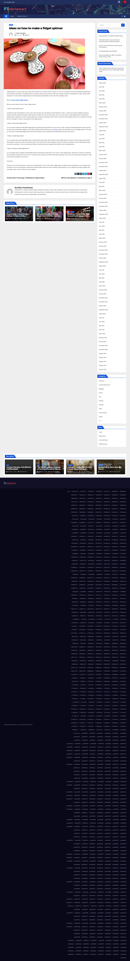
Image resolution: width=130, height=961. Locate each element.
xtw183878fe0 (69, 857)
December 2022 (103, 250)
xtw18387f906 (78, 950)
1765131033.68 (98, 584)
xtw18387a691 (115, 871)
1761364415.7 (99, 519)
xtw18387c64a (107, 899)
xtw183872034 (100, 754)
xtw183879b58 (107, 864)
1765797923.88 (123, 595)
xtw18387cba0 (100, 902)
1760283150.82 (82, 501)
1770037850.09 (106, 671)
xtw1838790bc (100, 857)
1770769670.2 (91, 684)
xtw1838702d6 (107, 733)
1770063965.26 (114, 671)
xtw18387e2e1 (92, 926)
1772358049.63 (90, 719)
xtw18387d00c (77, 909)
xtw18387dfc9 (69, 926)
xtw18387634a (115, 812)
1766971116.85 (115, 615)
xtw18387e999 (123, 930)
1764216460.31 (114, 567)
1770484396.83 (106, 678)
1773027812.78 (74, 726)
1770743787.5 (83, 684)
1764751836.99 (98, 577)
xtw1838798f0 (115, 861)
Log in (100, 432)
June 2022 (102, 274)
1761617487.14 (114, 522)
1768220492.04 (74, 640)
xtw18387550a (115, 802)
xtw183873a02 (108, 778)
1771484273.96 (106, 698)
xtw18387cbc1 (115, 902)
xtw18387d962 (107, 916)
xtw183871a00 (92, 750)
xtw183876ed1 (108, 823)
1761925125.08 (91, 529)
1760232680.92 (123, 498)
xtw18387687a (77, 819)
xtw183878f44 (123, 854)
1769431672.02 (99, 660)
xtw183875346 (100, 802)
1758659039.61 (123, 491)
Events (101, 392)
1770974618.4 (107, 688)
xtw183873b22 (123, 778)
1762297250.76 (90, 536)
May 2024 (101, 186)
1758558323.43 (114, 491)
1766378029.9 (115, 605)
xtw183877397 (92, 830)
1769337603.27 (123, 657)
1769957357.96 (82, 671)
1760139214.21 (90, 498)
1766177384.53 (114, 602)
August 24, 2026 (12, 471)
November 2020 (103, 349)
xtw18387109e (69, 747)
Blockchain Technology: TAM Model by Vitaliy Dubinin (26, 178)
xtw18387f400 (71, 947)
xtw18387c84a (77, 902)
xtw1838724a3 (108, 757)
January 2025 (102, 158)
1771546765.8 (84, 702)
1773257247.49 (83, 726)
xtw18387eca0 (107, 937)
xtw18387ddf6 (100, 923)
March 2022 (102, 286)
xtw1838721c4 (123, 754)
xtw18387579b (85, 805)
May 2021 (101, 325)
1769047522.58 (98, 653)
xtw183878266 (77, 843)
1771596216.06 (99, 702)
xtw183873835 (100, 774)
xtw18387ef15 (79, 940)
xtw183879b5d (115, 864)
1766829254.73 (75, 615)
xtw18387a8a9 (100, 874)
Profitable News (54, 471)
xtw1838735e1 (123, 771)
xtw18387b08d (123, 878)
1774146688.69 (91, 729)
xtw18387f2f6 (101, 944)
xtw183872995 (123, 760)
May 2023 (101, 230)
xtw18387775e (115, 833)
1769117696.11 (115, 653)
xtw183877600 (92, 833)
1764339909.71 (90, 571)
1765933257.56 (107, 598)
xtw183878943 (84, 850)
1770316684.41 (123, 674)
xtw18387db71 (107, 919)
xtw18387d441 (77, 912)
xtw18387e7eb (92, 930)
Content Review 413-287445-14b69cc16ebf (111, 36)
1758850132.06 (82, 495)
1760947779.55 (98, 512)
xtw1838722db (92, 757)
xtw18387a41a (115, 868)
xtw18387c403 (69, 899)
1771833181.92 (74, 709)
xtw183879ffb (77, 868)
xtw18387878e (84, 847)
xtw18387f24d (71, 944)
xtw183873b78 (77, 781)
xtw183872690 (84, 760)
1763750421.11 (99, 560)
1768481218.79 (99, 643)
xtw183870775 (123, 736)
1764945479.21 (98, 581)
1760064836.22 (123, 495)
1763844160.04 (75, 564)
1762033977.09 (123, 529)
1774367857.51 (107, 729)
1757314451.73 (83, 491)
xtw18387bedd (93, 892)
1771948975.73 (114, 709)
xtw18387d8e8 (92, 916)
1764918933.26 (90, 581)
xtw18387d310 (115, 909)
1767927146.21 (98, 633)
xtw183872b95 (100, 764)
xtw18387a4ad (84, 871)
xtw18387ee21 (71, 940)
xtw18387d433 (69, 912)
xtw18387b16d (100, 881)
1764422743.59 (114, 571)
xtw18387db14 (92, 919)
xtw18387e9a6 (77, 933)
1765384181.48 (114, 588)
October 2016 (102, 365)
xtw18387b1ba (108, 881)
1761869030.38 (74, 529)
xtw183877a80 (100, 836)
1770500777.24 (115, 678)
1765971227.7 (115, 598)
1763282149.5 (83, 553)
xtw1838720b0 (108, 754)
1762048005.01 (75, 533)
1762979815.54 (114, 546)
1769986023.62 (90, 671)
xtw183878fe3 (77, 857)
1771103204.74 (90, 691)
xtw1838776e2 (100, 833)
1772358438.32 (98, 719)
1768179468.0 (123, 636)
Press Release (103, 412)
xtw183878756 (77, 847)
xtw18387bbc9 (70, 892)
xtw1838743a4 (107, 785)
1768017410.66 (74, 636)
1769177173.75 (74, 657)
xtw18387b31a (77, 885)
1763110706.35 (90, 550)
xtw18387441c (115, 785)
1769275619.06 (106, 657)
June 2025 (102, 138)
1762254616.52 (74, 536)
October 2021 (102, 305)
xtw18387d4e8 (93, 912)
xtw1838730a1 (92, 767)
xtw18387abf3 (92, 878)
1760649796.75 (82, 508)
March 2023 (102, 238)
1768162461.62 (115, 636)
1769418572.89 (91, 660)
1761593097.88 (106, 522)
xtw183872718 (92, 760)
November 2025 (103, 118)
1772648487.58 (106, 722)
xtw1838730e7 (100, 767)
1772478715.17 (90, 722)
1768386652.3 (123, 640)
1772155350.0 (83, 716)
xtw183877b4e (123, 836)
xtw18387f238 (123, 940)
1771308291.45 (99, 695)
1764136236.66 (90, 567)
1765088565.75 (82, 584)
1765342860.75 (98, 588)
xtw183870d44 (85, 743)
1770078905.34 (123, 671)
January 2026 (102, 110)
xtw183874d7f (115, 795)
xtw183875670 (77, 805)
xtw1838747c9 (123, 788)
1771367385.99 (123, 695)
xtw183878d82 (85, 854)
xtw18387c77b (69, 902)
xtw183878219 (115, 840)
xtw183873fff (69, 785)
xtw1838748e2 (92, 792)
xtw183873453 (92, 771)
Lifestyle (101, 404)
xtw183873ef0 (101, 781)
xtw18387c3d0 (123, 895)
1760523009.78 (98, 505)
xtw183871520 (123, 747)
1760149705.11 (98, 498)
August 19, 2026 (73, 471)
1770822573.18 (106, 684)
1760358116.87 (98, 501)
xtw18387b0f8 (77, 881)
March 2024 (102, 190)
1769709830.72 (123, 664)
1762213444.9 (123, 533)
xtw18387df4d (123, 923)
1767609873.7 (74, 629)
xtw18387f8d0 (123, 947)
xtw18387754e (123, 830)
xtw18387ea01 (108, 933)
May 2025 (101, 142)
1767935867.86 (106, 633)
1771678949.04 (74, 705)
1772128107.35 (75, 716)
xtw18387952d (85, 861)
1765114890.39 (90, 584)
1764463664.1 (75, 574)
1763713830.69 (91, 560)
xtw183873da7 (93, 781)
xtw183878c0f (69, 854)
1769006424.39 (82, 653)
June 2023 (102, 226)
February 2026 (103, 106)
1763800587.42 (114, 560)
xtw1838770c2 (92, 826)
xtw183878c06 (123, 850)
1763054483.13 (74, 550)
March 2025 (102, 150)
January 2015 (102, 369)
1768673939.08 (98, 646)
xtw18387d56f (108, 912)
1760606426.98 (123, 505)
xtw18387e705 (123, 926)
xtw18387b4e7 (107, 885)
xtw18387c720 (123, 899)
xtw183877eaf (85, 840)
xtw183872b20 (92, 764)
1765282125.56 (82, 588)
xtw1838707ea (77, 740)
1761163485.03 (98, 515)
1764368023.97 (98, 571)
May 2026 (101, 95)
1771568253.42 (91, 702)
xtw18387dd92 (93, 923)
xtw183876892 (85, 819)
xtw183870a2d (115, 740)
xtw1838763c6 (123, 812)
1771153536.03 (115, 691)
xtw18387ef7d (86, 940)
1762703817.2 (91, 543)
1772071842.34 (107, 712)
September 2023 (103, 214)
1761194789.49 (106, 515)
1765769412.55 (114, 595)
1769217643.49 (90, 657)
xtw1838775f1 (84, 833)
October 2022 (102, 258)
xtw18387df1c (116, 923)
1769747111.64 (74, 667)
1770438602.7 (99, 678)
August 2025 (102, 130)
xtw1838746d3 (107, 788)
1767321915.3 (107, 622)
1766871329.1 (83, 615)
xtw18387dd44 (85, 923)
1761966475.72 (107, 529)
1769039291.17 (90, 653)
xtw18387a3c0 (107, 868)
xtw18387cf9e (108, 906)
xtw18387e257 (84, 926)
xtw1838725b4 (77, 760)
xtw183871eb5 (85, 754)
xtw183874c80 (92, 795)
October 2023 (102, 210)
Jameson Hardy (84, 471)
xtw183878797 (92, 847)
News (100, 408)
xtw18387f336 (116, 944)
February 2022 (103, 290)
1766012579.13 (123, 598)
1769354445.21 (74, 660)
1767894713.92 (90, 633)
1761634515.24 (123, 522)
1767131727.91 (107, 619)
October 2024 (102, 170)
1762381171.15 (115, 536)
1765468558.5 (83, 591)
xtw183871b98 (100, 750)
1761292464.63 (83, 519)
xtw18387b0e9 (69, 881)
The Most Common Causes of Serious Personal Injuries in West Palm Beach (49, 469)
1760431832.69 (123, 501)
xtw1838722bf (85, 757)
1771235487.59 (74, 695)
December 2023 (103, 202)
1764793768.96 (114, 577)
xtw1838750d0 (107, 798)
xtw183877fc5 (100, 840)
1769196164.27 (82, 657)
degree (56, 129)
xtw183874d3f (108, 795)
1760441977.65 (74, 505)
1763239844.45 (75, 553)
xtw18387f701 (101, 947)
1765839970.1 (75, 598)
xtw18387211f (115, 754)
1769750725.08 (82, 667)
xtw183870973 (100, 740)
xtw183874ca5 (100, 795)
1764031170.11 (115, 564)
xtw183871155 (92, 747)
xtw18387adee (115, 878)
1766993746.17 (123, 615)
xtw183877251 (115, 826)
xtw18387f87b (116, 947)
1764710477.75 (90, 577)
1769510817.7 (123, 660)
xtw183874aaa (69, 795)
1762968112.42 (106, 546)
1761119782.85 (90, 515)
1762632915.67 (74, 543)
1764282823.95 (74, 571)
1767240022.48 (83, 622)
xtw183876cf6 (93, 823)
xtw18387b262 (115, 881)
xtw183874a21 (123, 792)
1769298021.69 (114, 657)
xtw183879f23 (70, 868)
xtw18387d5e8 (123, 912)
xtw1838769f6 (100, 819)
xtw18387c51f (100, 899)
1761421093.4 (115, 519)
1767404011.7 (74, 626)
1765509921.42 (91, 591)
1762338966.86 (98, 536)
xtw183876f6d (123, 823)
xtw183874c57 (85, 795)
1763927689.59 (91, 564)
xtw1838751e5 (123, 798)
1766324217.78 (99, 605)
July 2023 (101, 222)
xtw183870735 (115, 736)
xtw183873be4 (85, 781)
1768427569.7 (83, 643)
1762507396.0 (91, 539)
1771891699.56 (98, 709)
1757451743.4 (107, 491)
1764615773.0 (115, 574)
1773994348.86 (83, 729)
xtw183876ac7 (108, 819)
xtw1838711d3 (108, 747)
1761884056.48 (83, 529)
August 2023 (102, 218)
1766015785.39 (74, 602)
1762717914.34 (98, 543)
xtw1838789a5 (100, 850)
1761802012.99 (115, 526)
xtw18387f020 (94, 940)
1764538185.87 (91, 574)
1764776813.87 (106, 577)
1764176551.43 (98, 567)
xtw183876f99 (69, 826)
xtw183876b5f (123, 819)
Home (12, 16)
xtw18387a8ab (107, 874)
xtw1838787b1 (100, 847)
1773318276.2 (91, 726)
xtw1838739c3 (92, 778)
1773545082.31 (114, 726)
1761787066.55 (107, 526)
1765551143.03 (107, 591)
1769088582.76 (107, 653)
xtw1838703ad (123, 733)
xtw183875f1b (116, 809)
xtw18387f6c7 (93, 947)
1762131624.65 (99, 533)
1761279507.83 (75, 519)
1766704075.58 (91, 612)
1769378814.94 (83, 660)
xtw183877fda (108, 840)
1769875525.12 (114, 667)
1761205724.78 (114, 515)
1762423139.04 (123, 536)
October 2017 (102, 361)
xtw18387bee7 (100, 892)
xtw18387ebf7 (84, 937)
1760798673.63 (106, 508)
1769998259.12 (98, 671)
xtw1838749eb (108, 792)
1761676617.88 (75, 526)
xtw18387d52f (100, 912)
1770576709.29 (74, 681)
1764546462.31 (99, 574)
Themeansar (29, 724)
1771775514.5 (107, 705)
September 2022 (103, 262)
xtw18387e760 (77, 930)
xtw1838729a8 (69, 764)
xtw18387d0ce (84, 909)
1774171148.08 (99, 729)
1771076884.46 (82, 691)
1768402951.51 (75, 643)
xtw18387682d (69, 819)
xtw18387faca (108, 950)
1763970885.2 (99, 564)
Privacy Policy (22, 16)
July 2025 (101, 134)
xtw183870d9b (93, 743)
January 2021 (102, 341)
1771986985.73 (74, 712)
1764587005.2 (107, 574)
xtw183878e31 (92, 854)
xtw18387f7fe (108, 947)
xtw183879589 (92, 861)
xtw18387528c (77, 802)
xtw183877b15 (115, 836)
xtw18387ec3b (92, 937)
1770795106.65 (98, 684)
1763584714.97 (114, 557)
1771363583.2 (115, 695)
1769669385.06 (114, 664)
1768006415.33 (123, 633)
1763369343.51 (107, 553)
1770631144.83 (90, 681)
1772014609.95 (91, 712)
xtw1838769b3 (92, 819)
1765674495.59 (82, 595)
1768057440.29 (83, 636)
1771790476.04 (114, 705)
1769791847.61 (90, 667)
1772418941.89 (123, 719)
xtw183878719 (123, 843)
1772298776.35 (74, 719)
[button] (122, 16)
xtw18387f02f (101, 940)
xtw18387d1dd (92, 909)
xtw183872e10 (77, 767)
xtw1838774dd (107, 830)
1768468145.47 (91, 643)
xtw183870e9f (101, 743)
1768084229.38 (91, 636)
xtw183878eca (108, 854)
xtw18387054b (92, 736)
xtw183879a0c (123, 861)
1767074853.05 (91, 619)
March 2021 (102, 333)
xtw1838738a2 (115, 774)
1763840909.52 (123, 560)
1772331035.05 (82, 719)
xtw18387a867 (84, 874)
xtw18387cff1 (123, 906)
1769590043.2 (91, 664)
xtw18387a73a (77, 874)
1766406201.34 (123, 605)
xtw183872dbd (123, 764)
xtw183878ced (77, 854)
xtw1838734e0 (107, 771)
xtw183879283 (123, 857)
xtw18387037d (115, 733)
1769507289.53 (115, 660)
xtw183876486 (77, 816)
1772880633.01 (114, 722)
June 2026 (102, 91)
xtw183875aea (123, 805)
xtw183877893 (77, 836)
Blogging (101, 388)
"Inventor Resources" (105, 385)
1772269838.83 (123, 716)
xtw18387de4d (108, 923)
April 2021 (102, 329)
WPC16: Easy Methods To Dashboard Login (76, 178)
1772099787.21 (115, 712)
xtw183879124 (107, 857)
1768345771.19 (115, 640)
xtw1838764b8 (92, 816)
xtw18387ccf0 (78, 906)
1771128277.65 (98, 691)
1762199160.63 (115, 533)
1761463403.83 (74, 522)
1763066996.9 (83, 550)
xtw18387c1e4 (100, 895)
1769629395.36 (98, 664)
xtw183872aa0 (77, 764)
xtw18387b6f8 (77, 888)
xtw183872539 (123, 757)
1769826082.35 (98, 667)
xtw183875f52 (123, 809)
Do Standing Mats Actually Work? (108, 51)
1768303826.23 (99, 640)
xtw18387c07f (123, 892)
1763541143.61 (98, 557)
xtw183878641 (115, 843)
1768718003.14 (114, 646)
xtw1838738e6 (123, 774)
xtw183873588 (115, 771)
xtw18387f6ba (86, 947)
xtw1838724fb (115, 757)
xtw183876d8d (100, 823)
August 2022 (102, 266)
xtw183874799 (115, 788)
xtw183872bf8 (108, 764)
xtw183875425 (107, 802)
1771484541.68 (115, 698)
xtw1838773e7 (100, 830)
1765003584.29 (115, 581)
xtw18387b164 (92, 881)
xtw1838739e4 (100, 778)
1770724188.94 (75, 684)
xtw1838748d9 (85, 792)
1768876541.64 (106, 650)
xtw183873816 (92, 774)
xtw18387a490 (123, 868)
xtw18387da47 (123, 916)
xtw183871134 (85, 747)
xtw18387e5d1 (108, 926)
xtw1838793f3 (77, 861)
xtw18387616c (84, 812)
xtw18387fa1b (93, 950)
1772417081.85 (114, 719)
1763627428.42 (123, 557)
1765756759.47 (106, 595)
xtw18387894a (92, 850)
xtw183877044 (84, 826)
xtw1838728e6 (107, 760)
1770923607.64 (91, 688)
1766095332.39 (91, 602)
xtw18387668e (115, 816)
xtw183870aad (70, 743)
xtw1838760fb (77, 812)
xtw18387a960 (115, 874)
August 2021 (102, 313)
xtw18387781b (123, 833)
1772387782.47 (106, 719)
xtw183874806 (69, 792)
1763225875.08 (123, 550)
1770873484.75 (74, 688)
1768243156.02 (83, 640)
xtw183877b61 (70, 840)
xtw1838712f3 (115, 747)
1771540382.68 (75, 702)
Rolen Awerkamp (20, 33)
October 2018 (102, 357)
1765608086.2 (123, 591)
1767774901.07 (74, 633)
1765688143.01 (90, 595)
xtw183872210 (69, 757)
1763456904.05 (74, 557)
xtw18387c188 (92, 895)
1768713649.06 (106, 646)
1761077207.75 (75, 515)
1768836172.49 (90, 650)
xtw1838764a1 (84, 816)
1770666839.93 (106, 681)
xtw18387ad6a (107, 878)
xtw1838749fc (115, 792)
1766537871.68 (98, 609)
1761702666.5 (83, 526)
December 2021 (103, 297)
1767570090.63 (123, 626)
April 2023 (102, 234)
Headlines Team (20, 218)
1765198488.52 (114, 584)
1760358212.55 (106, 501)
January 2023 (102, 246)
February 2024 (103, 194)
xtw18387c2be (107, 895)
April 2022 (102, 282)
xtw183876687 (107, 816)
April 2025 (102, 146)
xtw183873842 (107, 774)
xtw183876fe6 (77, 826)
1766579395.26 (114, 609)
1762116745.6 (91, 533)
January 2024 (102, 198)
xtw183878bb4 (115, 850)
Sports (100, 416)
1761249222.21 (123, 515)
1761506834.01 (82, 522)
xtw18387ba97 (115, 888)
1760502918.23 (90, 505)
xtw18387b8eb (100, 888)
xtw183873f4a (108, 781)
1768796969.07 (82, 650)
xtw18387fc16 (93, 954)
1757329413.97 (91, 491)
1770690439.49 (114, 681)
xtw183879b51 (100, 864)
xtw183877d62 (77, 840)
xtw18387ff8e (123, 957)
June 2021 (102, 321)
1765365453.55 (106, 588)
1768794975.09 (74, 650)
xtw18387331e (77, 771)
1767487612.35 (98, 626)
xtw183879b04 (92, 864)
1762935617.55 (98, 546)
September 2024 (103, 174)
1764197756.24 (106, 567)
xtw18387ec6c (100, 937)
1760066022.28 (74, 498)
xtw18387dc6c (69, 923)
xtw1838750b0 (92, 798)
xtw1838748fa (100, 792)
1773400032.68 (98, 726)
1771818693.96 (123, 705)
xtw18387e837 (100, 930)
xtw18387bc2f (77, 892)
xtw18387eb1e (115, 933)
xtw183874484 (77, 788)
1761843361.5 (123, 526)
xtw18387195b (84, 750)
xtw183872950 (115, 760)
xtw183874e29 (69, 798)
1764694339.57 (82, 577)
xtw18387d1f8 (100, 909)
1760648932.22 (74, 508)
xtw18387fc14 (86, 954)
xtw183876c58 (77, 823)
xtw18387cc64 (70, 906)
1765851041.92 (83, 598)
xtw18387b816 (84, 888)
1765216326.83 (123, 584)
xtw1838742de (100, 785)
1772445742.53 (74, 722)
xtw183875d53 (100, 809)
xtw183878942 (77, 850)
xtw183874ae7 (77, 795)
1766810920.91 (123, 612)
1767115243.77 (99, 619)
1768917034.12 (114, 650)
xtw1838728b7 (100, 760)
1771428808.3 (83, 698)
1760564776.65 (106, 505)
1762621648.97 (123, 539)
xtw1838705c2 (100, 736)
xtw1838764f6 (100, 816)
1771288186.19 (91, 695)
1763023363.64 (123, 546)
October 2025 (102, 122)
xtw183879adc (84, 864)
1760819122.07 (114, 508)
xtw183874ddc (123, 795)
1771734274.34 (91, 705)
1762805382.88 (123, 543)
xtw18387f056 (108, 940)
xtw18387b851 (92, 888)
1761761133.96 (99, 526)
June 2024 (102, 182)
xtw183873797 (84, 774)
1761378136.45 (107, 519)
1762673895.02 (83, 543)
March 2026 (102, 102)
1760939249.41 (90, 512)
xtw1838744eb (84, 788)
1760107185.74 (82, 498)
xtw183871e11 (69, 754)
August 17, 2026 (104, 471)
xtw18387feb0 (123, 954)
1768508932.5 (107, 643)
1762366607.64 (106, 536)
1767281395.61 (91, 622)
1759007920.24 (98, 495)
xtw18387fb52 (71, 954)
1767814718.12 (82, 633)
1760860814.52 (123, 508)
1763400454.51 (115, 553)
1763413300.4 (123, 553)
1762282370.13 (82, 536)
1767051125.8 (84, 619)
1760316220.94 (90, 501)
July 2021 (101, 317)
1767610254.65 (82, 629)
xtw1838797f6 (100, 861)
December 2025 (103, 114)
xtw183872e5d (84, 767)
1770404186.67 (91, 678)
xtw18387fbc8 (78, 954)
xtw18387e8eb (115, 930)
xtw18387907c (84, 857)
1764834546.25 (123, 577)
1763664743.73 (74, 560)
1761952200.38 (99, 529)
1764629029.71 (123, 574)
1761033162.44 (123, 512)
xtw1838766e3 (123, 816)
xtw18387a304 (92, 868)
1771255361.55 (83, 695)
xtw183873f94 (116, 781)
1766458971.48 (82, 609)
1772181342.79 (91, 716)
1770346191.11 (75, 678)
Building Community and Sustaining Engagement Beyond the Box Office (78, 216)
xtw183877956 (84, 836)
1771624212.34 (115, 702)
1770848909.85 (123, 684)
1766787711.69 (115, 612)
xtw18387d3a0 (123, 909)
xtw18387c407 (77, 899)
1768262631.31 (91, 640)
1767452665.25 (90, 626)
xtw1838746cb (100, 788)
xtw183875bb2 (77, 809)
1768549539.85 (114, 643)
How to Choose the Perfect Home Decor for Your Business (80, 469)
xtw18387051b (84, 736)
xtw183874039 (77, 785)
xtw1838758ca (100, 805)
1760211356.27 (115, 498)
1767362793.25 (114, 622)
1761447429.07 (123, 519)
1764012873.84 (107, 564)
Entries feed (102, 436)
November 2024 (103, 166)
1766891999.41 (90, 615)
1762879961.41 (82, 546)
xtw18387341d (84, 771)
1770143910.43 (82, 674)
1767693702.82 (106, 629)
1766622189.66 (123, 609)
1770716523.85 (123, 681)
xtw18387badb (123, 888)
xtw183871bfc (108, 750)
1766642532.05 (74, 612)
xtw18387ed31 (115, 937)
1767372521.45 (123, 622)
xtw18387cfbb (116, 906)
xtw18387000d (84, 733)
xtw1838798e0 (108, 861)
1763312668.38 (91, 553)
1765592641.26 (115, 591)
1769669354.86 (106, 664)
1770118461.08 (74, 674)
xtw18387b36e (92, 885)
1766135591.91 (106, 602)
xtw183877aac (107, 836)
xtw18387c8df (85, 902)
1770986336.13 (115, 688)
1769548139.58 (74, 664)
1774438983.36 (115, 729)
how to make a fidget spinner (20, 100)
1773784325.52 (123, 726)
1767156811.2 (116, 619)
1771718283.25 (83, 705)
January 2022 (102, 294)
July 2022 (101, 270)
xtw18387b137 (84, 881)
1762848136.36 (74, 546)
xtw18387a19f (84, 868)
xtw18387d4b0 (85, 912)
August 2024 (102, 178)
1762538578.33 (98, 539)
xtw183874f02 (77, 798)
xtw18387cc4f (123, 902)
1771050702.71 (74, 691)
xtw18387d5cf (115, 912)
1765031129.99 (123, 581)
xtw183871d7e (123, 750)
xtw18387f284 (78, 944)
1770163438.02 (90, 674)
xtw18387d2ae (107, 909)
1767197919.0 (123, 619)
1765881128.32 (91, 598)
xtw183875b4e (69, 809)
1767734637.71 (114, 629)
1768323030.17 (107, 640)
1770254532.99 (106, 674)
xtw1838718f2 (77, 750)
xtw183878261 (123, 840)
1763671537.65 (83, 560)
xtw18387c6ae (115, 899)
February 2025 (103, 154)
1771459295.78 (98, 698)
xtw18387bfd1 (116, 892)
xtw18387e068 (77, 926)
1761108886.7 (83, 515)
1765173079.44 (106, 584)
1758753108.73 (74, 495)
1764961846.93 (106, 581)
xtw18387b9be (107, 888)
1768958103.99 (74, 653)
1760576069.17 (114, 505)
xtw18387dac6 (84, 919)
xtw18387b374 (100, 885)
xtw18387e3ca (100, 926)
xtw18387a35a (100, 868)
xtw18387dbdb (115, 919)
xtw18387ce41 (86, 906)
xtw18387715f (100, 826)
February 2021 (103, 337)
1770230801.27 (98, 674)
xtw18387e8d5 (107, 930)
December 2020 (103, 345)
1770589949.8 (83, 681)
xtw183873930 (77, 778)
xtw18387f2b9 (86, 944)
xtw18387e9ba (84, 933)
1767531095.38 (114, 626)
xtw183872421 (100, 757)
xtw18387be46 (85, 892)
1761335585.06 (91, 519)
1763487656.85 (82, 557)
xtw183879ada (77, 864)
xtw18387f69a (78, 947)
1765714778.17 (98, 595)
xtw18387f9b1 (86, 950)
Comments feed (103, 440)
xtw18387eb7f (123, 933)
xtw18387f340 (123, 944)
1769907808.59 (123, 667)
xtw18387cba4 (108, 902)
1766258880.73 (83, 605)
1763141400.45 (98, 550)
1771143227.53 (107, 691)
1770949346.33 (99, 688)
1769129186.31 (123, 653)
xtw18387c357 (115, 895)
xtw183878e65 (100, 854)
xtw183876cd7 (85, 823)
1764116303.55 (82, 567)
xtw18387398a (84, 778)
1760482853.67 (82, 505)
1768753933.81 (123, 646)
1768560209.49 (123, 643)
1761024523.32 (114, 512)
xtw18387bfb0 (108, 892)
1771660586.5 (123, 702)
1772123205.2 (123, 712)
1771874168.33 (90, 709)
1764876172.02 (82, 581)
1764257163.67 (123, 567)
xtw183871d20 (115, 750)
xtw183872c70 (115, 764)
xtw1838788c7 (123, 847)
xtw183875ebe (108, 809)
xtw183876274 (107, 812)
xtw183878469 (100, 843)
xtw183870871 (92, 740)
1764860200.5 (74, 581)
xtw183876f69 (116, 823)
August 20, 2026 (42, 471)
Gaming (11, 24)
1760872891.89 (74, 512)
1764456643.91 (123, 571)
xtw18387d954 (100, 916)
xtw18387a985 (123, 874)
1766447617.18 (74, 609)
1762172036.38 (107, 533)
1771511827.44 (123, 698)
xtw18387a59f (100, 871)
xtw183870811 (85, 740)
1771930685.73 (106, 709)
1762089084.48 (83, 533)
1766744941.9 (107, 612)
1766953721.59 (107, 615)
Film (100, 396)
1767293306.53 (99, 622)
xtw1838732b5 (115, 767)
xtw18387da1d (115, 916)
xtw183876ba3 (69, 823)
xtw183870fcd (115, 743)
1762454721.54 (75, 539)
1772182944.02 (99, 716)
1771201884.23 (123, 691)
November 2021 (103, 301)
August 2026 (102, 83)
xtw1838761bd (100, 812)
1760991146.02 (106, 512)
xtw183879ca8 (123, 864)
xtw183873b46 (70, 781)
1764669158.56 (74, 577)
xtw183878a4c (107, 850)
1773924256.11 (75, 729)
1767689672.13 (98, 629)
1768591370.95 (74, 646)
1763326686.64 (99, 553)
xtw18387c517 (92, 899)
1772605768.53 (98, 722)
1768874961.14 (98, 650)
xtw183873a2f (115, 778)
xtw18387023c (92, 733)
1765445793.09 (75, 591)
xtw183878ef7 (116, 854)
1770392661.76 (83, 678)
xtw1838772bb (123, 826)
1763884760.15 (83, 564)
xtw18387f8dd (71, 950)
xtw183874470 (123, 785)
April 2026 (102, 98)
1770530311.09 (123, 678)
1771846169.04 (82, 709)
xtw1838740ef (84, 785)
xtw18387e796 (84, 930)
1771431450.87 (90, 698)
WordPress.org (103, 444)
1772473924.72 (82, 722)
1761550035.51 (98, 522)
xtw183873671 (77, 774)
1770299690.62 (114, 674)
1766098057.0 (99, 602)
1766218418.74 (75, 605)
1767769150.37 (123, 629)
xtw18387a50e (92, 871)
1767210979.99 (74, 622)
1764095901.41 (74, 567)
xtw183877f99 (93, 840)
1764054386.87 (123, 564)
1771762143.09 (99, 705)
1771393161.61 (74, 698)
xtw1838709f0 (108, 740)
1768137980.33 (107, 636)
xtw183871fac (93, 754)
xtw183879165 (115, 857)
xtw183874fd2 (84, 798)
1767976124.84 (114, 633)
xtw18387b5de (115, 885)
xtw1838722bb (77, 757)
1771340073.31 (107, 695)
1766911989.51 (98, 615)
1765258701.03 (74, 588)
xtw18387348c (100, 771)
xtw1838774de (115, 830)
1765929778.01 (99, 598)
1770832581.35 (114, 684)
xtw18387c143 (84, 895)
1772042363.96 (99, 712)
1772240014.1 (115, 716)
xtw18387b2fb (123, 881)
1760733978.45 (98, 508)
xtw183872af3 (85, 764)
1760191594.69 (106, 498)
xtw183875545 (123, 802)
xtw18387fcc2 (101, 954)
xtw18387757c (77, 833)
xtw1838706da (107, 736)
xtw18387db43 (100, 919)
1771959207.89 (123, 709)
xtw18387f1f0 (116, 940)
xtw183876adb (115, 819)
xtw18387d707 (77, 916)
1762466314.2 (83, 539)
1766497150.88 (90, 609)
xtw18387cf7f (101, 906)
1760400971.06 (114, 501)
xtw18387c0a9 (77, 895)
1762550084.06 (106, 539)
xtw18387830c (92, 843)
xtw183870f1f (108, 743)
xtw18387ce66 (93, 906)
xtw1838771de (107, 826)
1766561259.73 (106, 609)
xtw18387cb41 (92, 902)
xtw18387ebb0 (77, 937)
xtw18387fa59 (101, 950)
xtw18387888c (115, 847)
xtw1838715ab (69, 750)
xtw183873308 (123, 767)
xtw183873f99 (123, 781)
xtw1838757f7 (92, 805)
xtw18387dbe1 (123, 919)
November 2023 (103, 206)
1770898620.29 (83, 688)
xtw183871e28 (77, 754)
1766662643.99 (83, 612)
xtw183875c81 (92, 809)
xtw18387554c (69, 805)
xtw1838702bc (100, 733)
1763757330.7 (107, 560)
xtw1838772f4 (84, 830)
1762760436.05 (106, 543)
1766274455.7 (91, 605)
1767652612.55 (90, 629)
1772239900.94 (107, 716)
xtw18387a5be (107, 871)
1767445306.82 (82, 626)
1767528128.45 (106, 626)
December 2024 (103, 162)
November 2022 (103, 254)
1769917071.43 (74, 671)
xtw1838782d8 (84, 843)
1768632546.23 (82, 646)
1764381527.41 (106, 571)
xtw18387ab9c (84, 878)
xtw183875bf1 (85, 809)
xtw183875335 (92, 802)
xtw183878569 (107, 843)
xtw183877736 (107, 833)
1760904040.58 (82, 512)
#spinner (27, 35)
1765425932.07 (123, 588)
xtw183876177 (92, 812)
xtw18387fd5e (108, 954)
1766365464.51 (107, 605)
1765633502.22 (74, 595)
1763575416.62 (106, 557)
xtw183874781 (23, 471)
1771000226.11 (123, 688)
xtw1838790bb (92, 857)
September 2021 (103, 309)
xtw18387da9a (77, 919)
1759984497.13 (106, 495)
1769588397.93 (83, 664)
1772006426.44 (83, 712)
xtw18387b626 (123, 885)
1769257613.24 (98, 657)
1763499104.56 (90, 557)
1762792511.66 (115, 543)
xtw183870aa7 (123, 740)
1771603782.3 (107, 702)
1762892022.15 (90, 546)
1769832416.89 (106, 667)
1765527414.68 (99, 591)
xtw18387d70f (84, 916)
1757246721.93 (74, 491)
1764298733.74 (82, 571)
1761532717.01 (90, 522)
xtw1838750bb (100, 798)
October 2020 (102, 353)
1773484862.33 (106, 726)
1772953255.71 (123, 722)
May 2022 (101, 278)
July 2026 (101, 87)
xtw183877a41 (92, 836)
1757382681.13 (99, 491)
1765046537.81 (74, 584)
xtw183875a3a (115, 805)
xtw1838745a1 (92, 788)
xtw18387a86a (92, 874)
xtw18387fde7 (116, 954)
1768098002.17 (99, 636)
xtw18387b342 (84, 885)
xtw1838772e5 (77, 830)
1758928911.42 (90, 495)
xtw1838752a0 (84, 802)
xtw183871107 (77, 747)
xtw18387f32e (108, 944)
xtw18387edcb (123, 937)
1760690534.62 (90, 508)
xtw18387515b (115, 798)
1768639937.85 (90, 646)
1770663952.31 (98, 681)
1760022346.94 (114, 495)
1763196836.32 (114, 550)
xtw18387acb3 (100, 878)
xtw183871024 (123, 743)
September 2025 (103, 126)
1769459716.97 (107, 660)
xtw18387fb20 (116, 950)
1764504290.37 (83, 574)
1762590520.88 (114, 539)
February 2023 (103, 242)
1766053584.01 (83, 602)
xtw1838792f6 (70, 861)
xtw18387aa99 (77, 878)
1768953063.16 (123, 650)
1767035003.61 (76, 619)
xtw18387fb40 (123, 950)
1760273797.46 (74, 501)
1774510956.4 (123, 729)
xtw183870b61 (77, 743)
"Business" (102, 381)
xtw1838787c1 (107, 847)
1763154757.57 (106, 550)
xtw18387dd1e (77, 923)
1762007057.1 (115, 529)
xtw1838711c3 (100, 747)
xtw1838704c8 (77, 736)
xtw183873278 (107, 767)
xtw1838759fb (108, 805)
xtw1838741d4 (92, 785)
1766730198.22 (99, 612)
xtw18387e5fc (115, 926)
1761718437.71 (91, 526)
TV (100, 420)
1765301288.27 (90, 588)
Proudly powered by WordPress (11, 724)
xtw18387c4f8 (85, 899)
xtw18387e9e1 (100, 933)
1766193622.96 (123, 602)
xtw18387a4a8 (77, 871)
